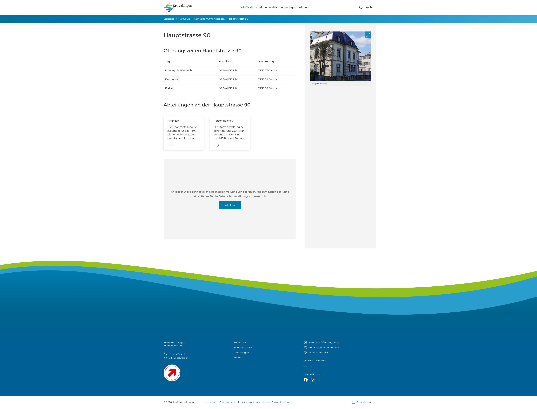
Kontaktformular (318, 352)
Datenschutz (227, 402)
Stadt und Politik (266, 7)
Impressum (210, 402)
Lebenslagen (288, 7)
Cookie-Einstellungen (276, 402)
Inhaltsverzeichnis (249, 402)
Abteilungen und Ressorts (324, 347)
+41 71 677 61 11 (177, 353)
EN (312, 365)
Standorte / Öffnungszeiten (209, 18)
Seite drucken (365, 402)
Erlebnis (304, 7)
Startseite (169, 18)
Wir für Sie (247, 7)
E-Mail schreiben (179, 358)
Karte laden (230, 205)
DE (305, 365)
